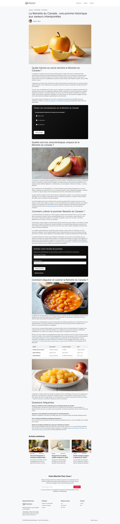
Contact (82, 503)
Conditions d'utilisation (46, 505)
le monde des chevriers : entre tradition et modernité (57, 100)
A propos (43, 507)
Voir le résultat (39, 132)
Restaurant (78, 3)
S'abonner (77, 486)
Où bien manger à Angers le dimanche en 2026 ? (81, 456)
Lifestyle (85, 3)
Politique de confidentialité (47, 503)
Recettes (92, 3)
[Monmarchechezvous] (30, 3)
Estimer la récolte (39, 268)
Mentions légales (94, 520)
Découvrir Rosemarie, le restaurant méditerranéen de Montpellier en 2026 (38, 456)
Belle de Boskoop (52, 206)
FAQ (81, 505)
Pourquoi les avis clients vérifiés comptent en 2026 (60, 456)
